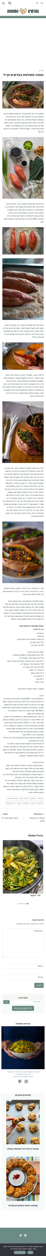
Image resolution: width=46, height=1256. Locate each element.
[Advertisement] (23, 42)
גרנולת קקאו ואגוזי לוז (9, 816)
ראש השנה (10, 803)
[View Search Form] (9, 3)
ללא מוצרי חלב (12, 798)
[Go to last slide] (39, 871)
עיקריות (41, 70)
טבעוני (32, 798)
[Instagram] (25, 1235)
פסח (33, 803)
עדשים (40, 803)
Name (40, 966)
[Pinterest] (20, 1235)
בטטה (40, 798)
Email (40, 977)
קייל (18, 803)
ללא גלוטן (23, 798)
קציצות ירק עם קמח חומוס (37, 817)
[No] (43, 1250)
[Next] (6, 871)
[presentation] (23, 867)
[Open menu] (3, 3)
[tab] (27, 903)
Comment (38, 931)
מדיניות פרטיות (20, 1252)
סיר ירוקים (35, 895)
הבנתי (30, 1252)
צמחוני (25, 803)
